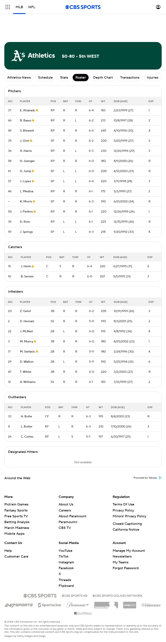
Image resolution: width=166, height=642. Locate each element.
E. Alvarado (27, 110)
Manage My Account (129, 551)
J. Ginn (24, 141)
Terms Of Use (123, 504)
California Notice (126, 529)
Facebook (66, 568)
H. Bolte (26, 416)
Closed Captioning (127, 524)
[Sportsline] (49, 604)
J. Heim (26, 266)
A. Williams (27, 382)
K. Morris (26, 202)
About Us (66, 504)
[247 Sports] (19, 604)
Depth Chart (103, 77)
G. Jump (25, 171)
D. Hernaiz (27, 321)
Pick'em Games (16, 504)
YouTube (65, 551)
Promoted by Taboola (145, 477)
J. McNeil (26, 331)
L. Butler (26, 427)
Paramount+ (68, 522)
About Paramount (72, 516)
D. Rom (25, 222)
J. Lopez (25, 181)
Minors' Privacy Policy (129, 516)
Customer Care (16, 556)
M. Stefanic (27, 352)
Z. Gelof (25, 311)
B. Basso (25, 121)
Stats (64, 77)
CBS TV (65, 528)
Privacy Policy (123, 510)
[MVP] (129, 603)
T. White (25, 372)
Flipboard (66, 586)
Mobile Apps (14, 534)
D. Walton (27, 362)
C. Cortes (27, 437)
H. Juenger (27, 161)
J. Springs (26, 232)
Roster (80, 77)
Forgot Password (126, 568)
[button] (8, 7)
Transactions (129, 77)
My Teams (120, 562)
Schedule (45, 77)
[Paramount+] (77, 604)
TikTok (64, 556)
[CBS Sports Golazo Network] (118, 595)
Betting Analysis (16, 522)
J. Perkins (26, 212)
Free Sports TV (16, 516)
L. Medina (26, 191)
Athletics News (19, 77)
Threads (65, 580)
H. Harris (26, 151)
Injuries (152, 77)
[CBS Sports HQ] (74, 595)
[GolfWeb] (83, 613)
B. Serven (27, 276)
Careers (65, 510)
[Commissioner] (106, 603)
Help (8, 551)
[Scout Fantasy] (151, 605)
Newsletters (122, 556)
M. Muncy (26, 342)
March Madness (16, 528)
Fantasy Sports (15, 510)
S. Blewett (27, 131)
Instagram (66, 562)
